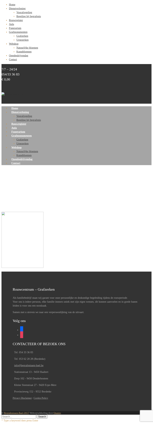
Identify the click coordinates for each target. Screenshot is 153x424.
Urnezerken (22, 39)
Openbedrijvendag (18, 55)
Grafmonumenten (18, 32)
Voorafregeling (24, 12)
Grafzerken (22, 36)
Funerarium (15, 28)
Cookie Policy (41, 398)
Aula (11, 24)
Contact (13, 59)
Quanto (57, 412)
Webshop (13, 43)
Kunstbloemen (24, 51)
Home (12, 4)
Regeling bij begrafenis (28, 16)
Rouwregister (16, 20)
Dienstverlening (17, 8)
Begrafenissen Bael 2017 (16, 412)
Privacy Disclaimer (22, 398)
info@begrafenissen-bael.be (28, 365)
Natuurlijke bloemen (27, 47)
